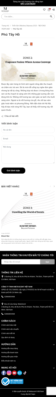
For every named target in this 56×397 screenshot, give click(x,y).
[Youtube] (14, 373)
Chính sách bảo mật (8, 325)
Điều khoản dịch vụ (8, 361)
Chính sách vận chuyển (10, 329)
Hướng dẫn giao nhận (9, 357)
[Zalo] (20, 373)
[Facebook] (4, 373)
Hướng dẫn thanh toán (9, 353)
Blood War (5, 236)
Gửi (47, 262)
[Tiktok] (25, 373)
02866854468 (9, 297)
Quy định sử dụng (8, 337)
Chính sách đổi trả (8, 333)
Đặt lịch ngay (28, 4)
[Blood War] (28, 211)
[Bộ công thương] (12, 381)
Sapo (33, 394)
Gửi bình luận (13, 170)
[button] (54, 186)
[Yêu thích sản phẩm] (44, 9)
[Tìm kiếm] (51, 16)
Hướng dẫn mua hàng (9, 348)
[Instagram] (9, 373)
